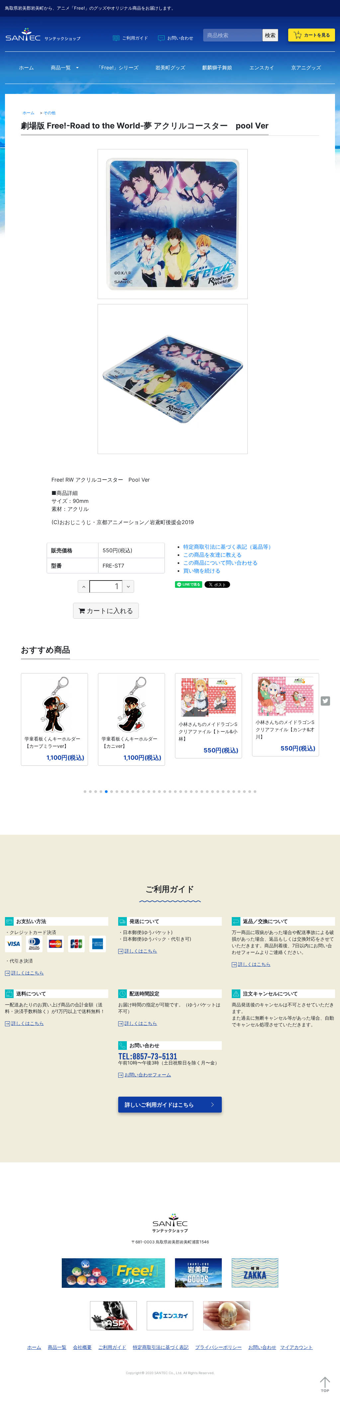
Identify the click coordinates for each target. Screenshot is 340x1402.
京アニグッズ (306, 67)
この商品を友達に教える (212, 554)
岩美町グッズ (170, 67)
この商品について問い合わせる (220, 562)
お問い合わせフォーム (148, 1074)
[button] (85, 791)
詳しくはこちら (27, 972)
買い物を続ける (201, 570)
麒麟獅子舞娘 (217, 67)
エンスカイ (261, 67)
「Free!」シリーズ (117, 67)
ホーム (26, 67)
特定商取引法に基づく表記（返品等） (228, 546)
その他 (49, 112)
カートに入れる (110, 611)
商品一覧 (61, 67)
